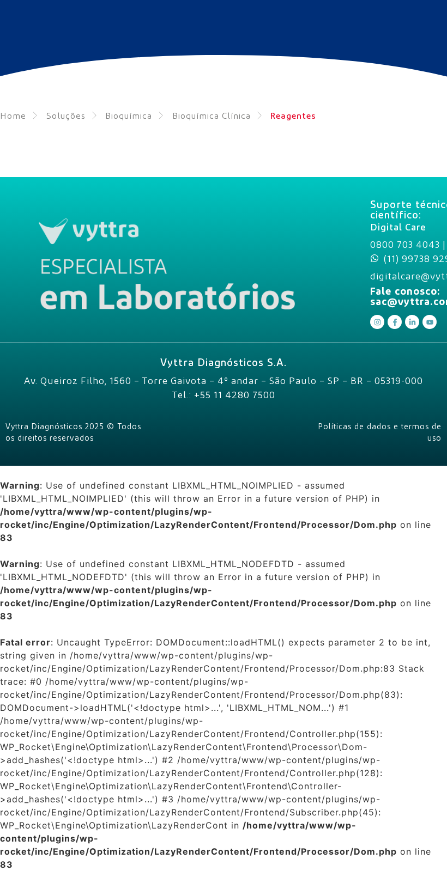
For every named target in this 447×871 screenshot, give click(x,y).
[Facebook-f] (395, 322)
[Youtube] (429, 322)
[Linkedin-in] (412, 322)
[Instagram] (377, 322)
